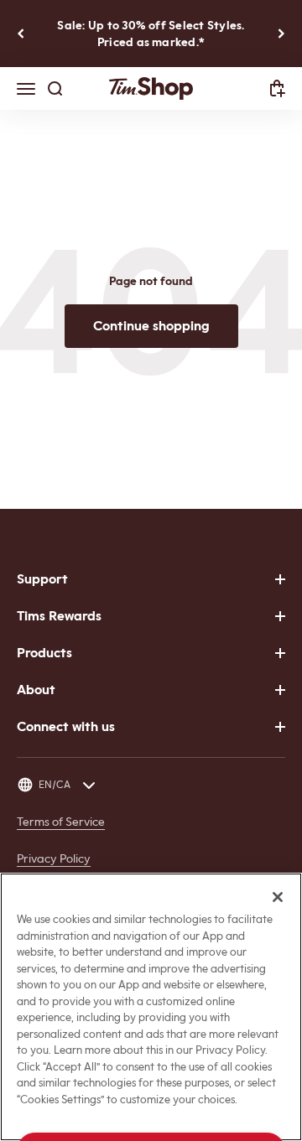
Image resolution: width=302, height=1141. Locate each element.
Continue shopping (151, 326)
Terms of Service (61, 821)
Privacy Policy (54, 858)
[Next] (281, 34)
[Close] (277, 897)
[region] (151, 1007)
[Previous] (20, 34)
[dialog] (277, 88)
